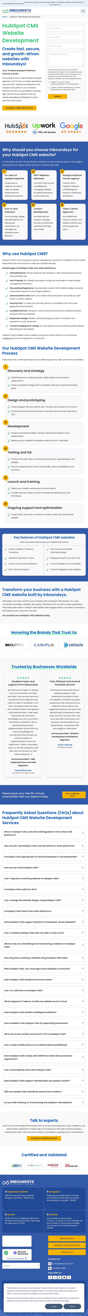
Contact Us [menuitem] (55, 5)
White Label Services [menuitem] (75, 2)
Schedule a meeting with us (19, 108)
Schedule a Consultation (67, 1245)
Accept (53, 1306)
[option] (23, 725)
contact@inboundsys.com (13, 3)
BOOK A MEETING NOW (72, 795)
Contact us (67, 1252)
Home (4, 17)
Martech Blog (67, 1238)
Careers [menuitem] (41, 2)
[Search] (38, 1265)
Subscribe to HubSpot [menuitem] (56, 2)
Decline (72, 1306)
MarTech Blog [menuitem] (31, 2)
